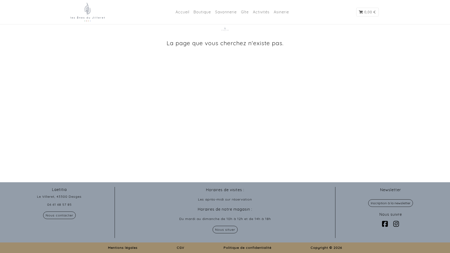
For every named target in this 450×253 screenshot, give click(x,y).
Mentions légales (123, 248)
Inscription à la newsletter (390, 203)
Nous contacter (59, 215)
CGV (180, 248)
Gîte (245, 12)
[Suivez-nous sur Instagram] (396, 224)
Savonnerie (226, 12)
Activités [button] (261, 12)
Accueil (182, 12)
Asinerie (281, 12)
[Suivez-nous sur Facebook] (385, 224)
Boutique (202, 12)
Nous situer (225, 229)
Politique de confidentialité (247, 248)
